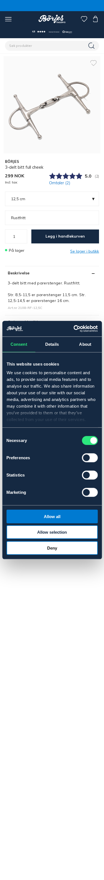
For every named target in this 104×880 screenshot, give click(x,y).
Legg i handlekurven (65, 236)
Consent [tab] (19, 344)
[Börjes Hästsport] (52, 19)
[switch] (90, 457)
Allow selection (52, 532)
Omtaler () (59, 182)
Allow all (52, 516)
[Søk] (92, 46)
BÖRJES (12, 161)
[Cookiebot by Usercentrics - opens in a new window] (74, 328)
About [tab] (85, 344)
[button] (52, 32)
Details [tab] (52, 344)
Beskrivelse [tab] (18, 272)
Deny (52, 547)
